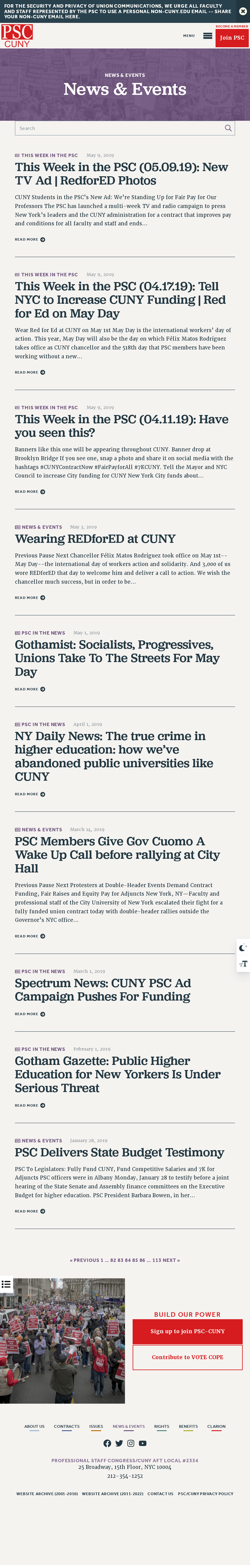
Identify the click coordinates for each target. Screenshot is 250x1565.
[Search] (228, 128)
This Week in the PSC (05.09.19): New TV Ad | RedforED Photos (121, 173)
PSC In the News (44, 633)
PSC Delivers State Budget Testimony (119, 1152)
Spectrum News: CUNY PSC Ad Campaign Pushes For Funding (103, 989)
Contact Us (161, 1494)
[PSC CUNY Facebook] (107, 1443)
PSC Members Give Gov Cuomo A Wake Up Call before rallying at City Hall (117, 854)
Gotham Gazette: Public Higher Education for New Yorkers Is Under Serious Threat (118, 1074)
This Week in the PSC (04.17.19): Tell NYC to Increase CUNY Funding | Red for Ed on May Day (120, 299)
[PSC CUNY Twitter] (119, 1443)
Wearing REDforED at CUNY (95, 538)
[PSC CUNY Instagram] (131, 1443)
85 (135, 1260)
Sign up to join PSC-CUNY (188, 1331)
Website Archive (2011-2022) (112, 1494)
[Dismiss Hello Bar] (243, 11)
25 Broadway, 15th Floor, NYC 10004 (125, 1467)
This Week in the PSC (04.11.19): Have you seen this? (122, 425)
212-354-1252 (125, 1476)
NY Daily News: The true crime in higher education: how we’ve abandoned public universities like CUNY (114, 756)
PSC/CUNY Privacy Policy (206, 1494)
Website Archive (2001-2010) (47, 1494)
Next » (171, 1260)
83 (121, 1260)
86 (143, 1260)
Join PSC (232, 37)
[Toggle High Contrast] (243, 947)
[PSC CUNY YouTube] (143, 1443)
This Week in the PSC (49, 155)
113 (157, 1260)
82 (113, 1260)
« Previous (84, 1260)
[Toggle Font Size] (243, 963)
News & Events (42, 527)
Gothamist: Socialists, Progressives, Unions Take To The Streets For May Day (117, 657)
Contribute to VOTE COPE (187, 1357)
